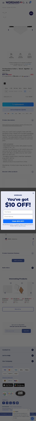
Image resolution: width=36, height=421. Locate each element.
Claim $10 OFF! (18, 221)
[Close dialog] (33, 193)
